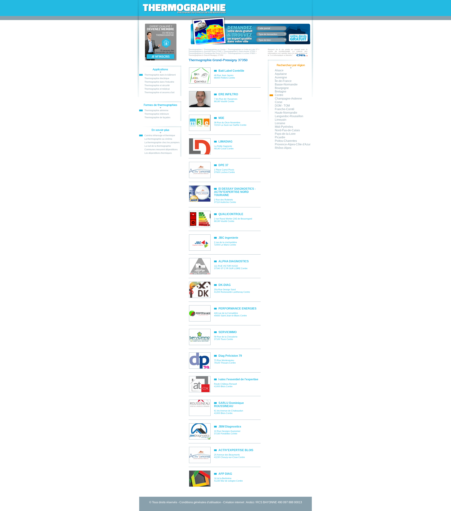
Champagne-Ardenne (288, 98)
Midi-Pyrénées (284, 126)
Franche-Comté (284, 109)
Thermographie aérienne (156, 110)
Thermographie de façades (157, 117)
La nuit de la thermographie (157, 146)
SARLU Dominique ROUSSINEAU (229, 404)
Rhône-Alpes (283, 147)
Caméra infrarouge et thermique (159, 135)
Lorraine (280, 123)
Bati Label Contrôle (231, 70)
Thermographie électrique (156, 78)
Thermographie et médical (157, 89)
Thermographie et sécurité (157, 85)
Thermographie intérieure (156, 114)
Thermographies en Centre (215, 49)
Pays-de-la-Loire (285, 133)
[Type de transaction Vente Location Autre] (273, 34)
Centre (279, 95)
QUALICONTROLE (230, 214)
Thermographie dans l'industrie (159, 82)
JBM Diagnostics (229, 426)
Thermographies (195, 49)
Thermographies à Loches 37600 (241, 53)
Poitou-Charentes (286, 140)
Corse (278, 102)
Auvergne (281, 77)
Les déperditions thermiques (158, 153)
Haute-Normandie (286, 112)
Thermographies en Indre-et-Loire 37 (243, 49)
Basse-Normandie (286, 84)
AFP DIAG (225, 473)
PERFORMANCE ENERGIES (237, 308)
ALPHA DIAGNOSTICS (233, 261)
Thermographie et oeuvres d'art (159, 92)
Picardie (280, 137)
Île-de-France (283, 80)
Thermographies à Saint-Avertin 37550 (239, 51)
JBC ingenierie (228, 237)
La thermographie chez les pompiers (162, 142)
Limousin (280, 119)
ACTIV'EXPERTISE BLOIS (235, 450)
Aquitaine (281, 73)
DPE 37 (223, 165)
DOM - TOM (282, 105)
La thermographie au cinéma (158, 139)
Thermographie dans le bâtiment (160, 75)
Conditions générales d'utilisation (200, 502)
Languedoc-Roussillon (289, 116)
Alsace (279, 70)
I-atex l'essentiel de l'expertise (238, 379)
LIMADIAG (225, 141)
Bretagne (280, 91)
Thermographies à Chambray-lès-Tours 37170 (207, 53)
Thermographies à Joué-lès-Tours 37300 (205, 51)
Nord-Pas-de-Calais (287, 130)
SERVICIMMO (227, 332)
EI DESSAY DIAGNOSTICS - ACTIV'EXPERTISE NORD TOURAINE (235, 192)
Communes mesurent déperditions (161, 149)
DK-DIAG (224, 284)
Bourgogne (282, 87)
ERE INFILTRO (228, 94)
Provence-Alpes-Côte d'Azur (292, 144)
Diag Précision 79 (230, 355)
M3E (221, 117)
